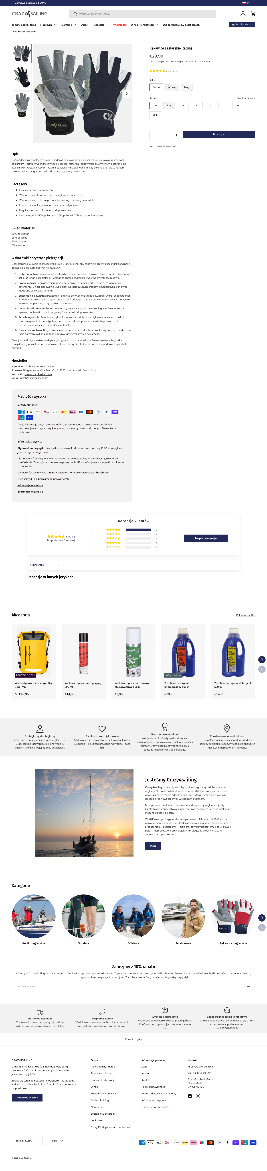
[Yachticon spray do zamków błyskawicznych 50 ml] (134, 652)
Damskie (66, 25)
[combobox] (142, 14)
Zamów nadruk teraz (24, 25)
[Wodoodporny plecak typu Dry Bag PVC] (34, 652)
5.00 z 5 (70, 536)
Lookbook (96, 1120)
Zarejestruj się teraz (27, 1097)
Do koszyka (219, 134)
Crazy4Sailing (25, 1158)
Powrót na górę (133, 1039)
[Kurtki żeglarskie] (34, 916)
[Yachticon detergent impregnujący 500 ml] (183, 652)
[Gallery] (72, 93)
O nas (153, 845)
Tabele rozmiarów (101, 1073)
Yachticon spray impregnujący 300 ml (83, 684)
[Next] (126, 94)
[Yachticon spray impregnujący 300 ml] (84, 652)
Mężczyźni (46, 25)
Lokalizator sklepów (24, 31)
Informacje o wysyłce (153, 1100)
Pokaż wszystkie (245, 615)
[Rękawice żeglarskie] (233, 916)
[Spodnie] (84, 916)
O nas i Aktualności (142, 25)
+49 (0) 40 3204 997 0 (200, 1073)
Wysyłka (160, 61)
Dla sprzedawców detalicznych (181, 25)
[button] (248, 3)
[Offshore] (133, 916)
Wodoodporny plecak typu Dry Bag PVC (33, 684)
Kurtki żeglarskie (33, 943)
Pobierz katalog (100, 1100)
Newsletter (97, 1107)
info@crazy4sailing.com (201, 1066)
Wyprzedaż (120, 25)
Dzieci (84, 25)
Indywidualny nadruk (103, 1066)
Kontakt (146, 1080)
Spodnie (83, 943)
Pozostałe (98, 25)
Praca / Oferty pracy (102, 1080)
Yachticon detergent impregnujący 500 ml (177, 684)
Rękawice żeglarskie (233, 943)
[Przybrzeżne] (183, 916)
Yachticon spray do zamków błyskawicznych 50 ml (132, 684)
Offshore (133, 943)
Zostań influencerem (103, 1113)
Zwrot (144, 1066)
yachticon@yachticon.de (34, 378)
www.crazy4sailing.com (38, 374)
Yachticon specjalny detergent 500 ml (232, 684)
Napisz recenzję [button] (206, 538)
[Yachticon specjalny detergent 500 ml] (233, 652)
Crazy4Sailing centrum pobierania (110, 1127)
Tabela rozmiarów (246, 98)
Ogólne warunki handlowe (156, 1107)
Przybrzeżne (183, 943)
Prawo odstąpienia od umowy (158, 1093)
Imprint (145, 1073)
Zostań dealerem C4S (103, 1093)
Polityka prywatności (153, 1086)
